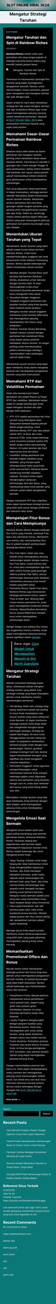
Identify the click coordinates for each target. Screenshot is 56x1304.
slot (5, 1261)
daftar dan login (26, 1207)
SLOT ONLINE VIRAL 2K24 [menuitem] (23, 120)
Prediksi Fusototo (12, 1197)
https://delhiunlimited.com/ (17, 1234)
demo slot (8, 1275)
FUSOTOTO (9, 1190)
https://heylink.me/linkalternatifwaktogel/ (24, 1200)
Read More (13, 1099)
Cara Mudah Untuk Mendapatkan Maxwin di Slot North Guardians (26, 653)
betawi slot (9, 1241)
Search (6, 1109)
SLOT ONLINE (11, 32)
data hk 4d (9, 1193)
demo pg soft (10, 1247)
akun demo (9, 1254)
